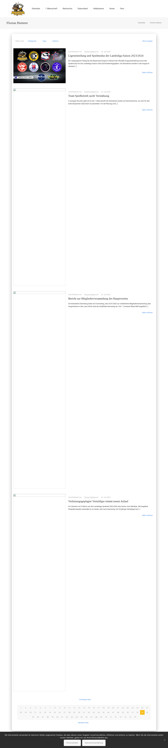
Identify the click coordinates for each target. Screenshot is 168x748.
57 (43, 717)
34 (50, 712)
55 (33, 717)
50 (128, 712)
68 (96, 717)
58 (48, 717)
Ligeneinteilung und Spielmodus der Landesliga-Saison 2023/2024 (105, 55)
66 (86, 717)
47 (113, 712)
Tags (44, 41)
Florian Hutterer (90, 52)
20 (113, 708)
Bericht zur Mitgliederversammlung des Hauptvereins (98, 298)
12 (74, 708)
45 (103, 712)
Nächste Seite (83, 723)
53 (142, 712)
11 (69, 708)
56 (38, 717)
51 (132, 712)
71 (111, 717)
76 (135, 717)
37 (64, 712)
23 (128, 708)
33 (45, 712)
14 (84, 708)
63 (72, 717)
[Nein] (164, 740)
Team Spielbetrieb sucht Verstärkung (88, 95)
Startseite (141, 23)
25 (137, 708)
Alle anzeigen (147, 41)
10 (64, 708)
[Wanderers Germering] (18, 8)
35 (55, 712)
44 (98, 712)
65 (82, 717)
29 (26, 712)
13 (79, 708)
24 (132, 708)
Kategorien (32, 41)
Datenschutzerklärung (94, 743)
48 (118, 712)
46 (108, 712)
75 (130, 717)
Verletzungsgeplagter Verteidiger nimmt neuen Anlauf (98, 501)
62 (67, 717)
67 (91, 717)
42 (89, 712)
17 (98, 708)
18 (103, 708)
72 (116, 717)
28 (21, 712)
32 (40, 712)
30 (31, 712)
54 (147, 712)
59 (52, 717)
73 (120, 717)
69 (101, 717)
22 (123, 708)
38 (69, 712)
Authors (55, 41)
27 (147, 708)
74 (125, 717)
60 (57, 717)
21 (118, 708)
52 (137, 712)
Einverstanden (72, 743)
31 (35, 712)
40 (79, 712)
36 (60, 712)
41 (84, 712)
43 (94, 712)
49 (123, 712)
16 (94, 708)
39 (74, 712)
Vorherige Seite (85, 699)
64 (77, 717)
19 (108, 708)
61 (62, 717)
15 (89, 708)
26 (142, 708)
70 (106, 717)
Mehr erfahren (147, 72)
